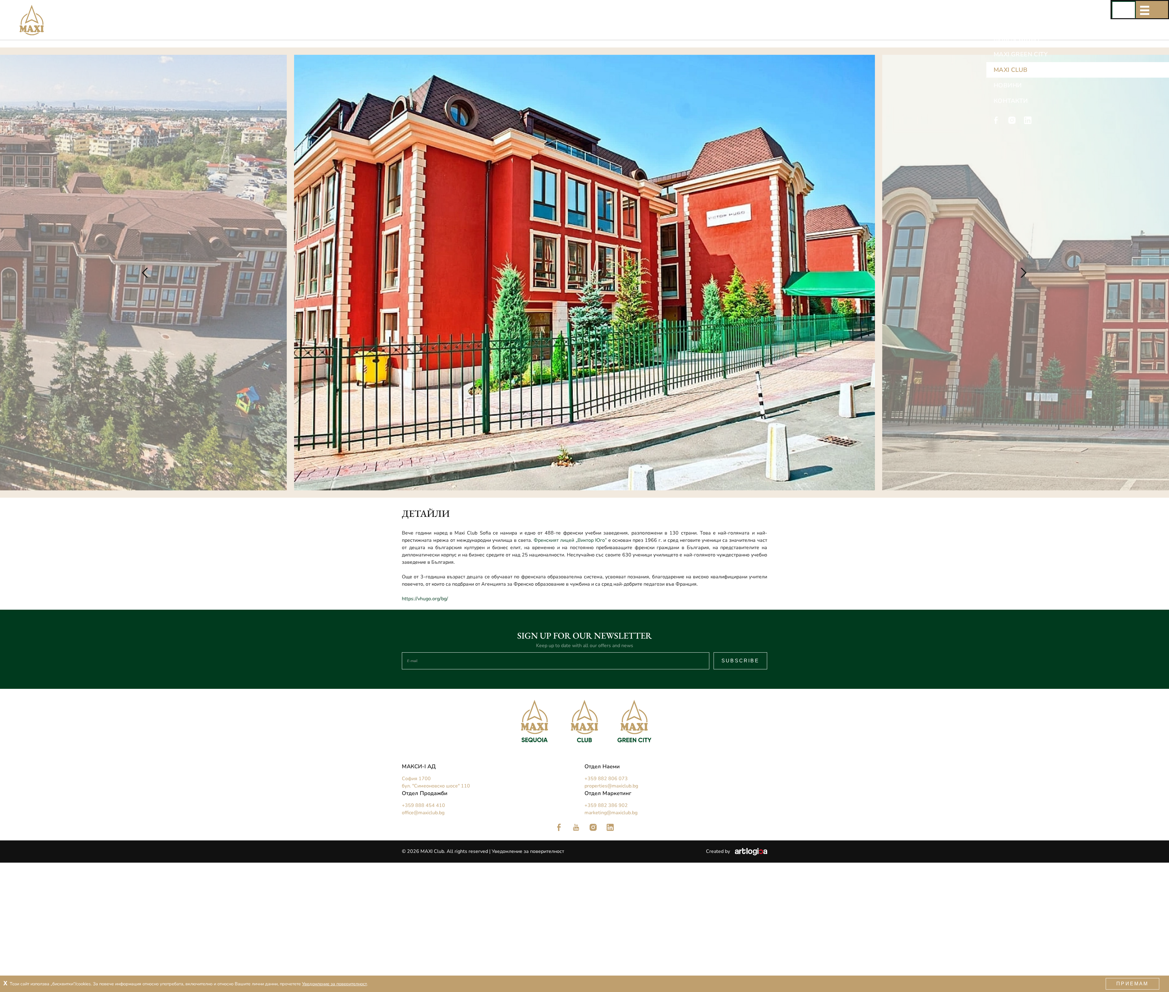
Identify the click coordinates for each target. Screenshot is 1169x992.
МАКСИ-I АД (419, 766)
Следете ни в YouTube (576, 827)
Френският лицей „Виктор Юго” (570, 540)
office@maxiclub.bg (423, 812)
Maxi (19, 9)
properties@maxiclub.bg (611, 786)
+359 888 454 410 (423, 805)
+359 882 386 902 (606, 805)
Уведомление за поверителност (528, 851)
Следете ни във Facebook (559, 827)
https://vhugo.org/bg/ (425, 598)
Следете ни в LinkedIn (610, 827)
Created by (718, 851)
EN (1139, 9)
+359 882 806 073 (606, 778)
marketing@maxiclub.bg (610, 812)
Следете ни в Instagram (593, 827)
